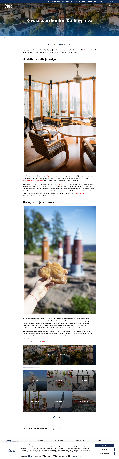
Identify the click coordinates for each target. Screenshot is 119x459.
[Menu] (113, 6)
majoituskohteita (79, 193)
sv (112, 1)
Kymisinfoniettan (52, 176)
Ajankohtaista (10, 38)
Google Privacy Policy (73, 451)
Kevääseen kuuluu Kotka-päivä (21, 38)
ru (116, 1)
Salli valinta (104, 449)
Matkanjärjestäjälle (67, 1)
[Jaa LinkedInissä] (59, 417)
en (110, 1)
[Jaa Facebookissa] (54, 417)
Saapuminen (39, 440)
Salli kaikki (104, 445)
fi (108, 1)
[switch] (44, 456)
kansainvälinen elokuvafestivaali (33, 180)
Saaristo (90, 1)
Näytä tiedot (76, 456)
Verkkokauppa (98, 1)
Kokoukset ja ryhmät (80, 1)
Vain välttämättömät (104, 453)
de (114, 1)
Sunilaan (61, 184)
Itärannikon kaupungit (54, 1)
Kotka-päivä (88, 50)
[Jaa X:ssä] (65, 417)
